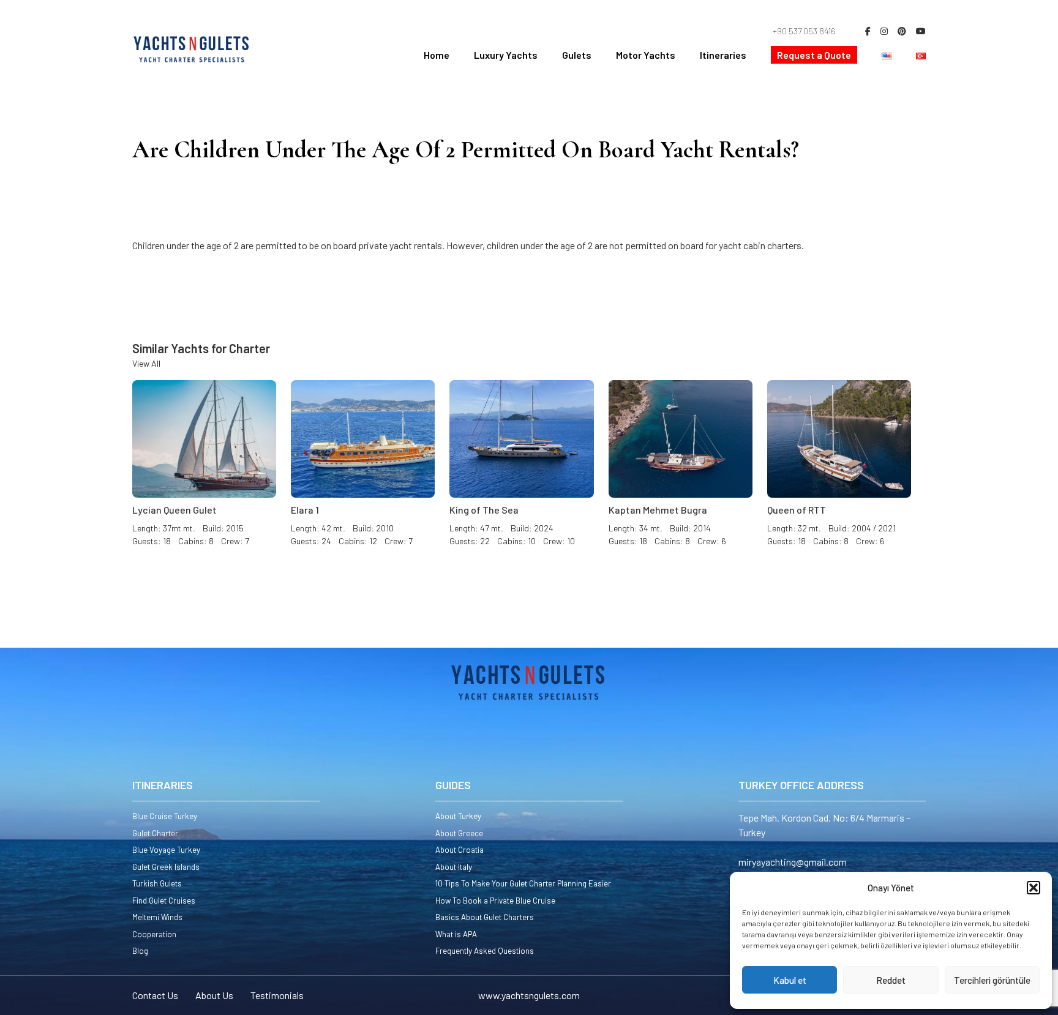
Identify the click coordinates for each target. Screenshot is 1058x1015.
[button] (1033, 888)
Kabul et (789, 980)
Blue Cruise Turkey (164, 816)
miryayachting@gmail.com (792, 861)
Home (436, 55)
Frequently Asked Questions (484, 951)
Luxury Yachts (506, 55)
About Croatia (459, 850)
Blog (140, 951)
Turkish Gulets (157, 883)
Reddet (891, 980)
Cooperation (154, 934)
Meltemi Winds (157, 917)
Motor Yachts (645, 55)
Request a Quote (814, 55)
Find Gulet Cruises (163, 900)
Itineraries (723, 55)
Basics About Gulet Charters (484, 917)
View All (146, 363)
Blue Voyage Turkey (166, 850)
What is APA (456, 934)
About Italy (453, 867)
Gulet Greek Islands (166, 867)
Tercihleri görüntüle (992, 980)
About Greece (459, 833)
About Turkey (458, 816)
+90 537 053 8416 (804, 31)
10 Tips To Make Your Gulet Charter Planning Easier (523, 883)
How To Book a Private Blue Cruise (495, 900)
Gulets (576, 55)
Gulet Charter (155, 833)
